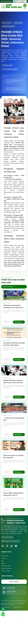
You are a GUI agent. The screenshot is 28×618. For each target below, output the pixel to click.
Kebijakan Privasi (18, 607)
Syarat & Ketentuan (6, 607)
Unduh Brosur (10, 592)
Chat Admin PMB (11, 588)
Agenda (3, 563)
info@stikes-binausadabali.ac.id (12, 541)
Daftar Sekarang (14, 581)
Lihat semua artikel (8, 286)
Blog (2, 561)
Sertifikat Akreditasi (6, 565)
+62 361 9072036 (7, 1)
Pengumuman (4, 556)
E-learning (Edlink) (5, 570)
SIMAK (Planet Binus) (6, 568)
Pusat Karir (4, 558)
